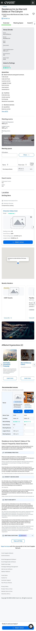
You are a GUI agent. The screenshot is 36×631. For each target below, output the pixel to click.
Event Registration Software (8, 561)
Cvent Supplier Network (7, 553)
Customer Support (6, 580)
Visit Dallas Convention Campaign (6, 364)
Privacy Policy (4, 586)
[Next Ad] (33, 227)
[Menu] (2, 2)
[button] (15, 154)
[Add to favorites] (34, 14)
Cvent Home (4, 575)
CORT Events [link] (8, 298)
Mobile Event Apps (5, 564)
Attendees (5, 152)
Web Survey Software (6, 569)
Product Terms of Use (6, 589)
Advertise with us (5, 593)
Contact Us (4, 577)
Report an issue (5, 546)
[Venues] (33, 2)
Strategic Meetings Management (9, 566)
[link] (13, 291)
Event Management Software (8, 559)
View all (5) (5, 111)
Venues (5, 6)
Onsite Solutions (5, 555)
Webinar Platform (5, 571)
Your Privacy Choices (6, 582)
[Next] (34, 23)
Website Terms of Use (6, 591)
